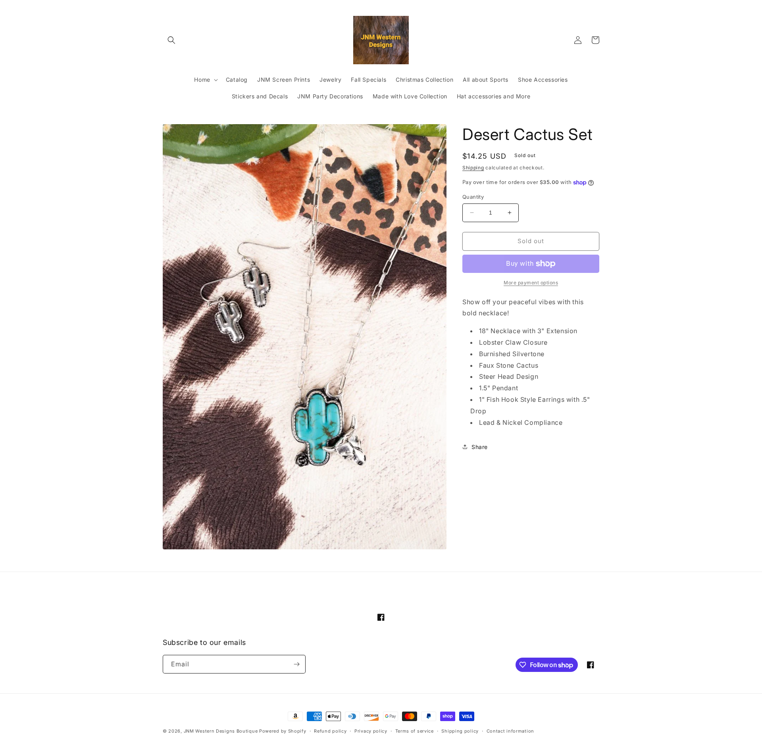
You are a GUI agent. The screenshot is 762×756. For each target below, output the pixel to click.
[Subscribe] (296, 664)
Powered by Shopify (282, 731)
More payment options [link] (531, 283)
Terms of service (414, 731)
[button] (171, 40)
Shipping (473, 168)
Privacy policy (370, 731)
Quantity (473, 197)
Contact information (510, 731)
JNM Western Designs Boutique (221, 731)
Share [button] (479, 446)
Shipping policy (460, 731)
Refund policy (330, 731)
